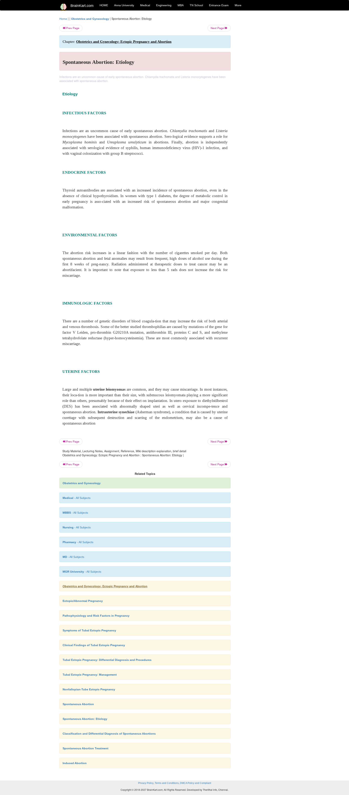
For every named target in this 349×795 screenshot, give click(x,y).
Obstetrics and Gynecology (90, 18)
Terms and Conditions (167, 783)
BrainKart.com (82, 6)
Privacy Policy (145, 783)
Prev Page (72, 28)
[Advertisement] (263, 77)
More (238, 5)
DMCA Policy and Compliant (195, 783)
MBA (181, 5)
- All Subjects (76, 498)
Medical (145, 5)
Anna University (124, 5)
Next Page (218, 28)
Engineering (163, 5)
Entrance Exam (219, 5)
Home (63, 18)
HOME (104, 5)
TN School (196, 5)
